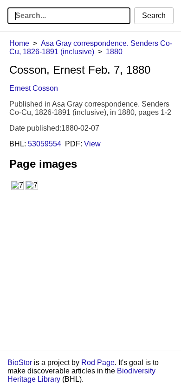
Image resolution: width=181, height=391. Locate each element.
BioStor (19, 362)
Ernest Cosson (33, 88)
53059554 (44, 144)
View (92, 144)
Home (19, 43)
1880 (114, 52)
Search (154, 15)
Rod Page (98, 362)
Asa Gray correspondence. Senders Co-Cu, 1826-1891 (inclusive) (90, 47)
